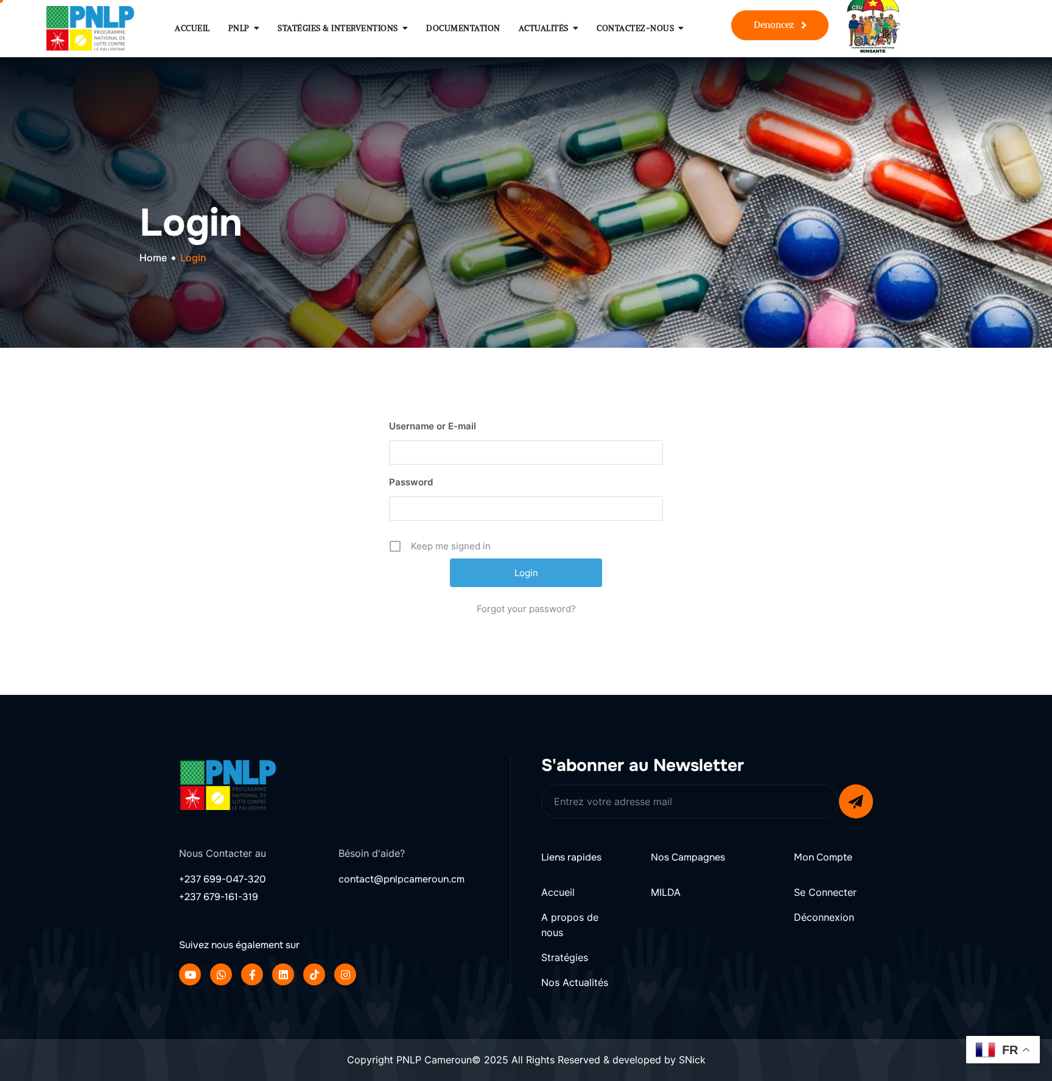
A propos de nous (569, 925)
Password (411, 482)
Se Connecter (825, 892)
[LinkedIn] (283, 974)
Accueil (558, 892)
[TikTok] (314, 974)
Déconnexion (824, 917)
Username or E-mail (432, 426)
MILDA (666, 892)
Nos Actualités (574, 982)
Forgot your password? (526, 608)
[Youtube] (190, 974)
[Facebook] (252, 974)
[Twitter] (221, 974)
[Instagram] (345, 974)
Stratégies (564, 957)
